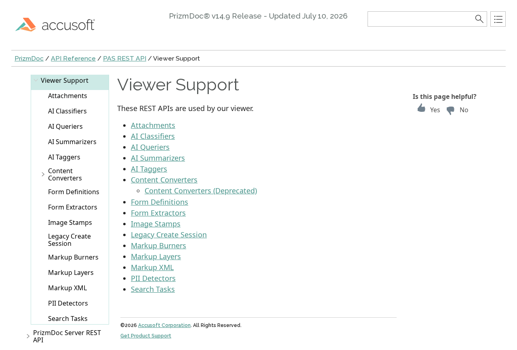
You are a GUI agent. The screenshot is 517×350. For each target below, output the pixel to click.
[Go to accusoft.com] (59, 24)
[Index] (498, 19)
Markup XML (67, 288)
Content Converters (65, 174)
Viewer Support (64, 80)
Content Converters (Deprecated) (201, 190)
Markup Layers (71, 272)
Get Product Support (145, 336)
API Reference (73, 58)
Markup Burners (73, 257)
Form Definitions (73, 192)
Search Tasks (68, 318)
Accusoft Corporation (164, 325)
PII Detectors (68, 303)
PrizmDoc (29, 58)
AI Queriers (65, 126)
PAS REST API (124, 58)
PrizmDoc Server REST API (67, 336)
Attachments (67, 96)
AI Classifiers (67, 111)
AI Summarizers (72, 142)
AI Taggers (64, 157)
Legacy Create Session (69, 239)
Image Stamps (70, 222)
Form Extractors (72, 207)
